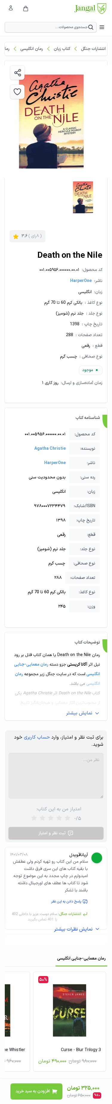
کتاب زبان (62, 49)
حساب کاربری (37, 737)
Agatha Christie (50, 449)
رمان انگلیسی (31, 49)
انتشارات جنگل (93, 49)
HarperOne (81, 281)
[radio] (34, 818)
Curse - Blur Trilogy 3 (81, 1050)
